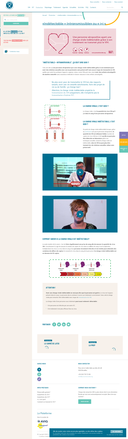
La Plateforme (9, 5)
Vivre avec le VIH (124, 149)
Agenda (65, 7)
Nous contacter (107, 2)
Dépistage (48, 7)
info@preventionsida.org (85, 376)
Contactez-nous (14, 51)
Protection (39, 7)
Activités (81, 7)
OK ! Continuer (117, 431)
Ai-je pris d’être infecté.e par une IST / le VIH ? (14, 32)
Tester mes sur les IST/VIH (15, 41)
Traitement (57, 7)
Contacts (93, 7)
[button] (46, 348)
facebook (39, 370)
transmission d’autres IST (63, 95)
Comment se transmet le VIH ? (46, 402)
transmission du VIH (60, 92)
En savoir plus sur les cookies (115, 434)
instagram (39, 374)
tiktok (39, 379)
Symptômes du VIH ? (43, 394)
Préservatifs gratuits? (43, 392)
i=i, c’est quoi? (41, 399)
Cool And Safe (124, 142)
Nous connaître (94, 2)
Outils (125, 135)
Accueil (44, 15)
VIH (29, 7)
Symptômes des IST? (43, 397)
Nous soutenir (119, 2)
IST (33, 7)
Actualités (73, 7)
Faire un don (85, 401)
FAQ (87, 7)
